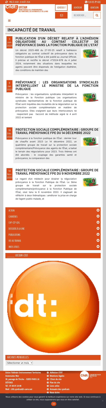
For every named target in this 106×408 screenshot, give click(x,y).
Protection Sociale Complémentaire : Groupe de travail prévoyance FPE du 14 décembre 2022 (56, 131)
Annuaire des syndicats (59, 389)
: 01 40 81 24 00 (13, 385)
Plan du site (55, 382)
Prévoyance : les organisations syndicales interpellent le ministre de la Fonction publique (56, 86)
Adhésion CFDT (56, 372)
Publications (14, 234)
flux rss (91, 2)
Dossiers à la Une (17, 228)
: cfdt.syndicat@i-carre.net (18, 389)
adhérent (78, 7)
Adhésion (94, 7)
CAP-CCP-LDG (14, 222)
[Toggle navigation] (9, 21)
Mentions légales (57, 375)
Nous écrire (54, 392)
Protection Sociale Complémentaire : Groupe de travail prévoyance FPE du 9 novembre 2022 (56, 172)
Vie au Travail (15, 240)
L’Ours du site (55, 379)
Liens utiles (54, 385)
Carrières (13, 216)
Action (11, 210)
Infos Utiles (14, 246)
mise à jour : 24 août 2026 (19, 2)
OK (53, 404)
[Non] (102, 400)
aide (99, 2)
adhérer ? (61, 7)
